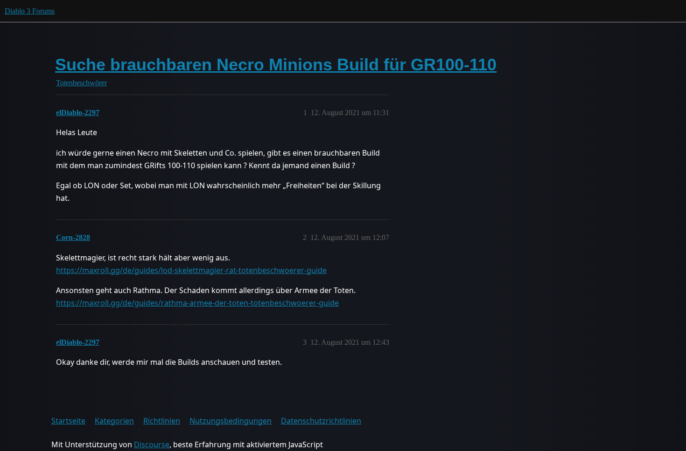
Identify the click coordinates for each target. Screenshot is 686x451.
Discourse (151, 444)
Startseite (68, 421)
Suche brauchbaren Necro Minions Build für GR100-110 (276, 64)
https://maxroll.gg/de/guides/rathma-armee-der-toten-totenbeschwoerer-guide (197, 303)
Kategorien (114, 421)
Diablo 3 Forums (30, 11)
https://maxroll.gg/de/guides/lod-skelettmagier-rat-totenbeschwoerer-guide (191, 270)
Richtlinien (161, 421)
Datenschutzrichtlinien (321, 421)
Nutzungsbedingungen (230, 421)
